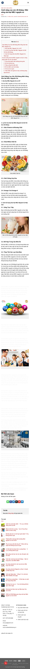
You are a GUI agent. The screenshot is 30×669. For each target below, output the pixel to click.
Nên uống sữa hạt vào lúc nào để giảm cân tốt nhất (17, 554)
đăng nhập (11, 513)
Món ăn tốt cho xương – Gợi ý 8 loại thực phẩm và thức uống (17, 529)
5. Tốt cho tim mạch (9, 69)
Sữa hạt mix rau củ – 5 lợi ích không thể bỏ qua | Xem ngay (17, 584)
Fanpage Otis (7, 490)
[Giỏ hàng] (28, 2)
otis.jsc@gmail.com (8, 623)
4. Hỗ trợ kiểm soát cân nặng (11, 67)
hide (17, 41)
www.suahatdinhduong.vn (21, 488)
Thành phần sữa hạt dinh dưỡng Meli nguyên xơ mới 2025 (15, 539)
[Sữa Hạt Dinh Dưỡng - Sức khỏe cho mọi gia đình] (15, 2)
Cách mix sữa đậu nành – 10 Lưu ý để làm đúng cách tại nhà (17, 524)
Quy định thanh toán (23, 607)
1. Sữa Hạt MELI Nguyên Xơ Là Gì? (13, 48)
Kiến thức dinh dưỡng (6, 8)
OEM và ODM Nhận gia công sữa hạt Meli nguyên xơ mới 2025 (17, 595)
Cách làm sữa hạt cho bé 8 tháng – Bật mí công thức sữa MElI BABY (17, 559)
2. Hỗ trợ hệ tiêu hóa (9, 63)
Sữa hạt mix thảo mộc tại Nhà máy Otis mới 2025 (16, 589)
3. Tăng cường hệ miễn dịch (11, 65)
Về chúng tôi (15, 664)
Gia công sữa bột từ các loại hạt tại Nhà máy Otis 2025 (16, 564)
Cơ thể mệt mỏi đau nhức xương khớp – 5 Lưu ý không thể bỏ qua (17, 549)
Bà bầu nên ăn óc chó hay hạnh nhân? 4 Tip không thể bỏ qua (17, 534)
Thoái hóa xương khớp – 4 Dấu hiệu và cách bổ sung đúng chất (17, 579)
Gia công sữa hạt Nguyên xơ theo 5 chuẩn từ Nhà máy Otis (17, 569)
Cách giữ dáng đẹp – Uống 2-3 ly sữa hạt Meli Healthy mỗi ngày (17, 574)
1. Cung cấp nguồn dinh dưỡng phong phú (14, 61)
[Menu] (2, 2)
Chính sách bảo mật (23, 619)
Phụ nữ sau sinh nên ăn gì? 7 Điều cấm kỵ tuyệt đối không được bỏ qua (17, 544)
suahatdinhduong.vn (22, 16)
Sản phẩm (15, 663)
